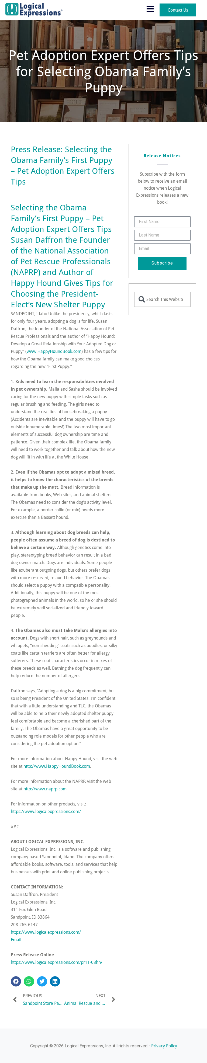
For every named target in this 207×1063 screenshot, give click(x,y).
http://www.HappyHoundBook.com (56, 766)
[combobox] (162, 299)
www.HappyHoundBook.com (54, 351)
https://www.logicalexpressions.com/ (46, 811)
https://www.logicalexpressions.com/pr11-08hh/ (56, 962)
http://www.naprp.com (45, 788)
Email (16, 939)
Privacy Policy (164, 1045)
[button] (16, 981)
